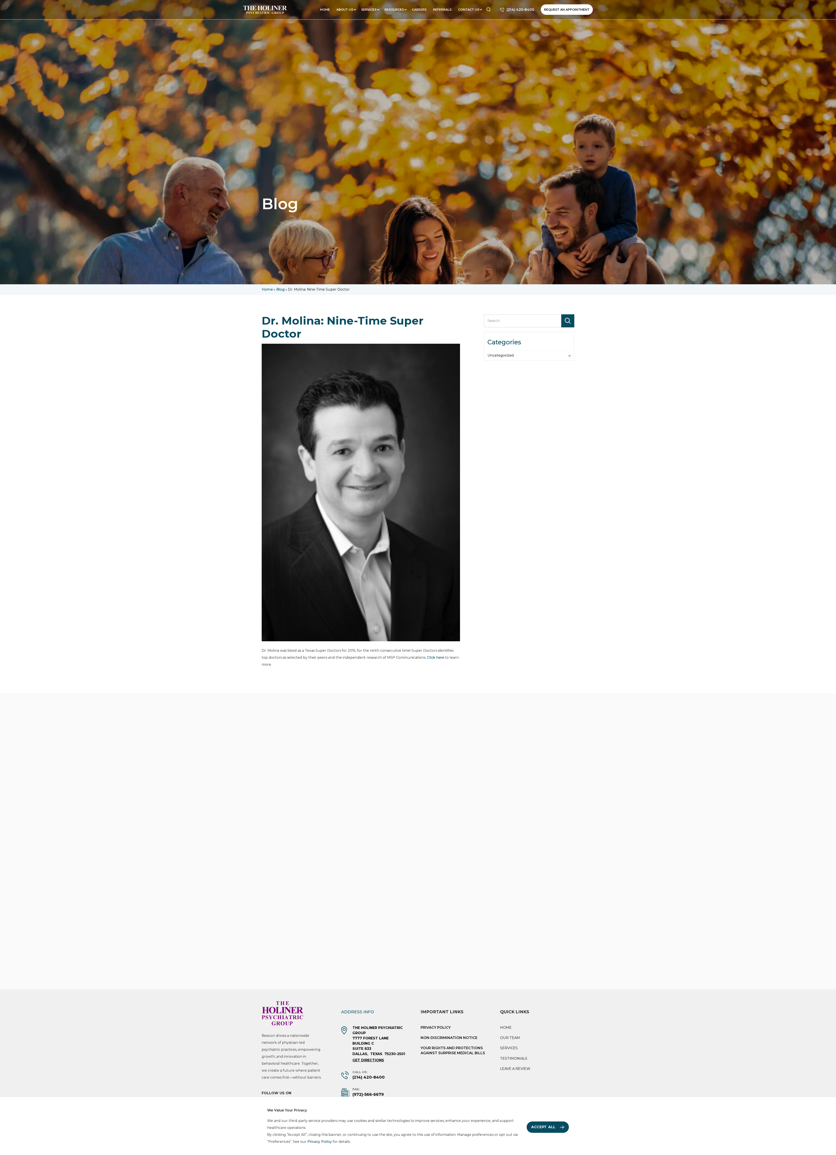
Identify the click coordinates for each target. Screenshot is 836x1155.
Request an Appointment (567, 10)
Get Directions (368, 1060)
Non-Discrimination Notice (449, 1038)
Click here (435, 657)
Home (325, 10)
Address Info (357, 1011)
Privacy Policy (436, 1027)
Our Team (510, 1038)
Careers (419, 10)
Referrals (442, 10)
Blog (280, 289)
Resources (394, 10)
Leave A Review (515, 1069)
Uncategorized (500, 355)
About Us (344, 10)
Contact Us (468, 10)
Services (368, 10)
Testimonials (513, 1058)
